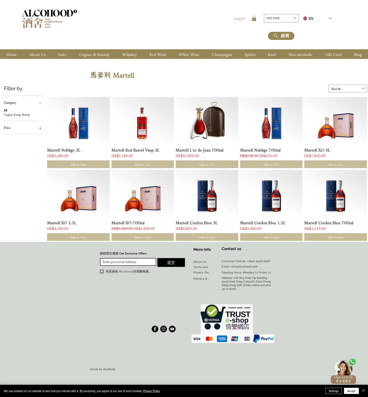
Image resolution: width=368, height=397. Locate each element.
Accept (351, 391)
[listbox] (281, 18)
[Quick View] (78, 120)
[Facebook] (155, 329)
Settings (333, 391)
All (5, 110)
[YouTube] (172, 329)
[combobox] (348, 88)
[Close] (363, 391)
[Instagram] (163, 329)
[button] (254, 18)
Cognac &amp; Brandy (17, 114)
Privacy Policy (151, 391)
